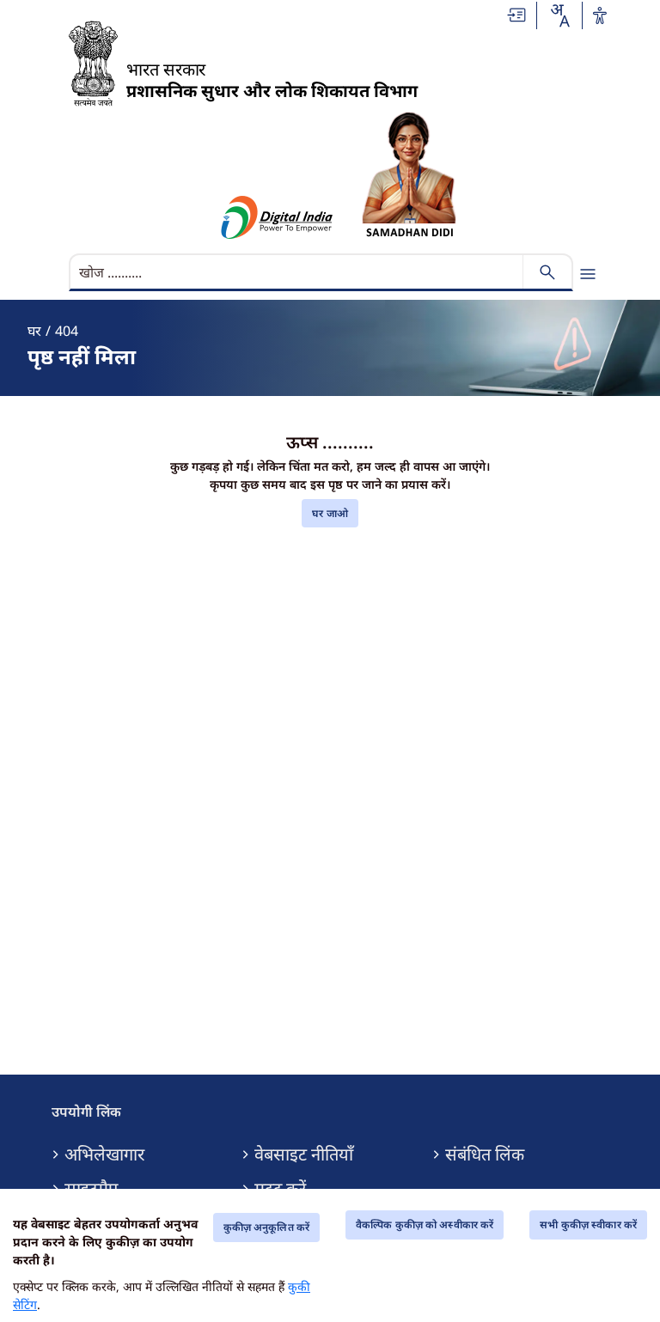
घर (34, 330)
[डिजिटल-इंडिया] (277, 217)
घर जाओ (330, 513)
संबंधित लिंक (484, 1154)
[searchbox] (297, 272)
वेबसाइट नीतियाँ (303, 1154)
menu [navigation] (588, 274)
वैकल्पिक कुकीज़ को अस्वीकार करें (424, 1224)
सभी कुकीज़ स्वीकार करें (588, 1224)
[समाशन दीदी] (409, 175)
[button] (517, 15)
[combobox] (559, 15)
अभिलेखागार (104, 1154)
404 (66, 330)
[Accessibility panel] (600, 15)
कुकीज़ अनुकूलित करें (266, 1227)
